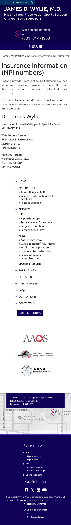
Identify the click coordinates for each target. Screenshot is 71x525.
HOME (22, 181)
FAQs (22, 290)
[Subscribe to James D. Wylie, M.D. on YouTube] (44, 489)
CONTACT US (27, 303)
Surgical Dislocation (32, 226)
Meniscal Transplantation (35, 247)
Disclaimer (21, 500)
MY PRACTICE (27, 187)
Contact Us (56, 500)
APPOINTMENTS (29, 283)
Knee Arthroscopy (31, 239)
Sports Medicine (34, 474)
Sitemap (43, 500)
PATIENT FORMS (30, 312)
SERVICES (25, 209)
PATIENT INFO (27, 270)
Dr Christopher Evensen (35, 509)
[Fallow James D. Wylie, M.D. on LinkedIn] (38, 489)
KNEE (22, 235)
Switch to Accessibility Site (16, 2)
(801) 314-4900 (36, 38)
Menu (34, 46)
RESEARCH (25, 276)
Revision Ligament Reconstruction (32, 256)
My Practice (17, 55)
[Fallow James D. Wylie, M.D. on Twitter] (32, 489)
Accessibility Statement (35, 503)
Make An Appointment (36, 30)
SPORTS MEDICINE (30, 263)
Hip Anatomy (34, 456)
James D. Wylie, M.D (33, 192)
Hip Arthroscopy (30, 218)
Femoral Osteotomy (33, 229)
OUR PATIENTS (28, 296)
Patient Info (32, 445)
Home (4, 55)
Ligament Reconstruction (35, 251)
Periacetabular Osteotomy (36, 222)
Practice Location (31, 202)
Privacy (33, 500)
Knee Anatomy (35, 467)
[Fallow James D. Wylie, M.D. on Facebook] (26, 489)
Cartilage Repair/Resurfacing (38, 243)
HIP (21, 214)
